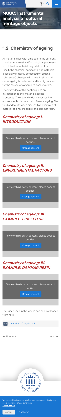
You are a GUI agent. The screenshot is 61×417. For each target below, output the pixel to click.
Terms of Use (9, 406)
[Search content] (48, 4)
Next (52, 336)
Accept (8, 412)
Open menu (56, 4)
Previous (11, 336)
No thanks (24, 412)
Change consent (30, 148)
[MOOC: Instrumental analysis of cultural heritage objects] (10, 4)
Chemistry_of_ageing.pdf (21, 323)
